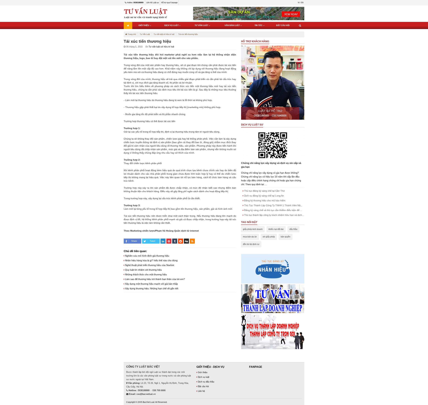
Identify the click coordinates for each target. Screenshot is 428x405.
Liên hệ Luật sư (152, 3)
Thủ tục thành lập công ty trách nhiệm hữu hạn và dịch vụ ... (275, 215)
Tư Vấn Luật (202, 25)
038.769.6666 (159, 390)
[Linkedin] (163, 241)
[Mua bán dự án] (248, 13)
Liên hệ (201, 391)
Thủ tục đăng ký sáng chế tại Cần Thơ (264, 190)
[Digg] (186, 241)
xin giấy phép (269, 237)
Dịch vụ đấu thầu (205, 381)
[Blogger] (192, 241)
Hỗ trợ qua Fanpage (169, 3)
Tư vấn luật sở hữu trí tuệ (161, 46)
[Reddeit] (180, 241)
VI (298, 3)
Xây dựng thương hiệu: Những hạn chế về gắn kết (151, 288)
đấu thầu (293, 229)
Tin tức (258, 25)
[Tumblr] (174, 241)
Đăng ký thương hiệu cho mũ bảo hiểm (264, 200)
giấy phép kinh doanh (253, 229)
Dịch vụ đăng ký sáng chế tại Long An (263, 195)
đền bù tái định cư (251, 244)
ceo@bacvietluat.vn (146, 394)
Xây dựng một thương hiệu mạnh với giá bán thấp (151, 283)
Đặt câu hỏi (282, 25)
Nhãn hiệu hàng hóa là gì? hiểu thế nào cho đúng (151, 260)
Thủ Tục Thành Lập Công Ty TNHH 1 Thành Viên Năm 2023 (275, 205)
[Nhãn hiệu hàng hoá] (272, 268)
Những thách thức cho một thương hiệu (145, 274)
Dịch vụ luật (171, 25)
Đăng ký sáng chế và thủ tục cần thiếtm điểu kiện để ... (272, 210)
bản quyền (285, 237)
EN (302, 3)
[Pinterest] (168, 241)
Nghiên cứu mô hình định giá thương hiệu (146, 255)
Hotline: (134, 3)
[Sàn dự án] (272, 331)
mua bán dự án (250, 237)
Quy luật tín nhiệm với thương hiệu (143, 269)
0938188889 (143, 390)
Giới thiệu (144, 25)
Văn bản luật (232, 25)
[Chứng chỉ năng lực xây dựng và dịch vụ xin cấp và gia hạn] (272, 144)
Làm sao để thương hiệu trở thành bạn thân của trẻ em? (154, 279)
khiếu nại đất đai (276, 229)
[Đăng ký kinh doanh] (272, 298)
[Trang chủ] (128, 25)
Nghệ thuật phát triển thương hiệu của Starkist (149, 265)
